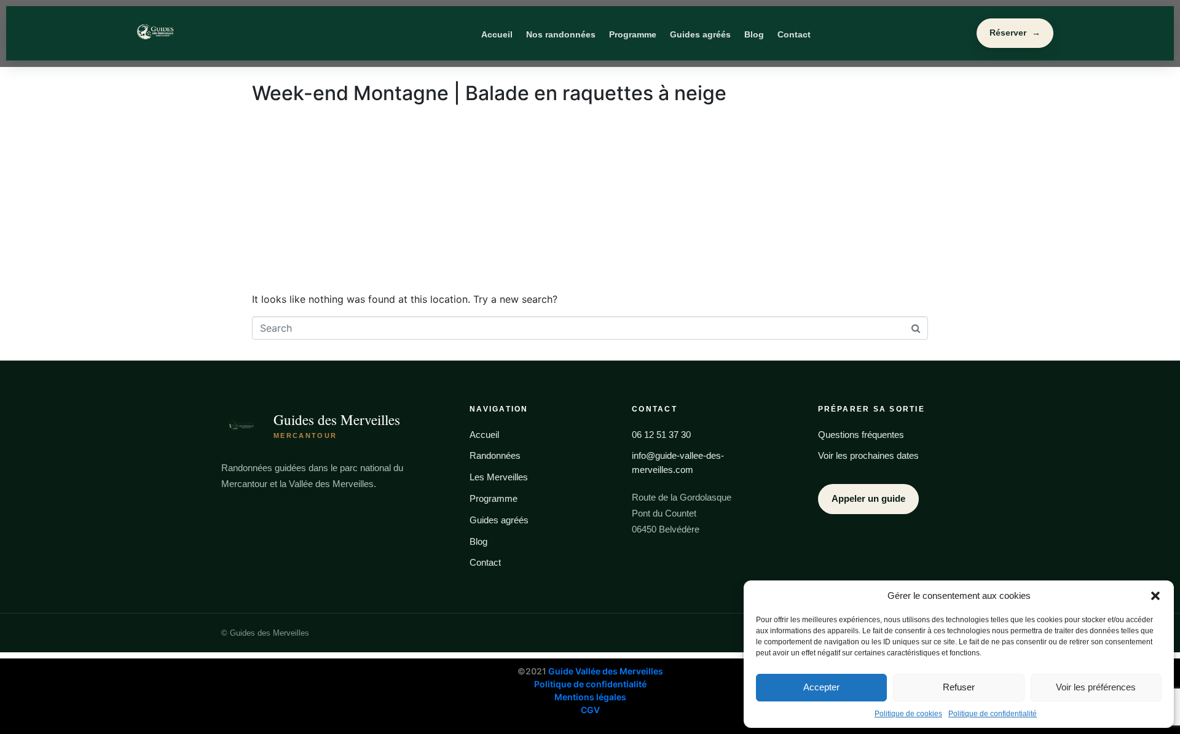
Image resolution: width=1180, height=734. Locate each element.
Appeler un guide (868, 498)
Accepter (821, 687)
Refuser (959, 687)
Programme (632, 34)
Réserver (1014, 32)
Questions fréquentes (861, 434)
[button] (1155, 596)
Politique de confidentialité (992, 713)
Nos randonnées (561, 34)
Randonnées (495, 455)
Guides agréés (700, 34)
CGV (590, 710)
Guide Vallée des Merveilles (605, 671)
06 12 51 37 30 (661, 434)
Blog (754, 34)
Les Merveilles (499, 477)
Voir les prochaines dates (868, 455)
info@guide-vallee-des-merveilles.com (678, 462)
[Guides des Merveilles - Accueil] (214, 33)
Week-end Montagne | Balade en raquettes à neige (489, 93)
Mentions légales (590, 697)
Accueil (497, 34)
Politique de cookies (908, 713)
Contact (794, 34)
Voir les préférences (1096, 687)
